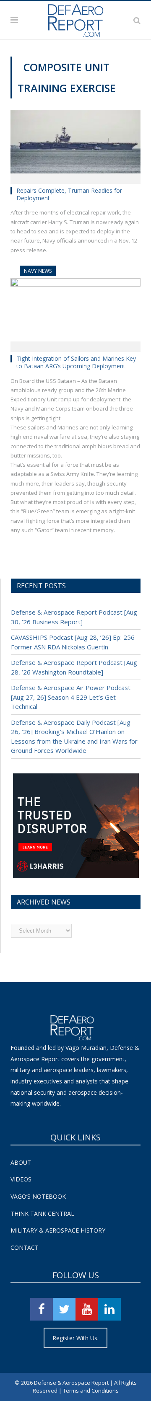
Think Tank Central (42, 1213)
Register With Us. (75, 1338)
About (20, 1162)
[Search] (137, 20)
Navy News (38, 270)
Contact (24, 1247)
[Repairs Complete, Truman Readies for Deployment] (75, 144)
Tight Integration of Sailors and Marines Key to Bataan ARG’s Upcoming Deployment (76, 362)
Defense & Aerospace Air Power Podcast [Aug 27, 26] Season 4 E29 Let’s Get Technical (70, 697)
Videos (20, 1179)
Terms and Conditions (91, 1390)
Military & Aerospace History (57, 1230)
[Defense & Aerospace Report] (75, 19)
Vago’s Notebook (38, 1196)
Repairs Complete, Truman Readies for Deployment (69, 194)
